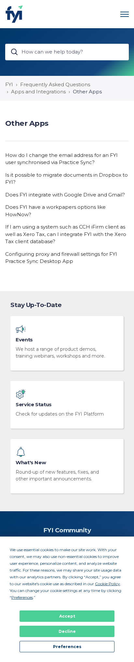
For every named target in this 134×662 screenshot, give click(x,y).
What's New (31, 463)
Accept (67, 616)
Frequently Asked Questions (55, 84)
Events (24, 340)
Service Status (34, 405)
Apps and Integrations (38, 92)
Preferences (67, 646)
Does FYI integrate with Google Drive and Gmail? (65, 195)
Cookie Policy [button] (107, 583)
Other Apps (87, 92)
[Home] (14, 14)
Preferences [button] (22, 597)
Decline (67, 631)
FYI (9, 84)
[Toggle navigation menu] (124, 14)
